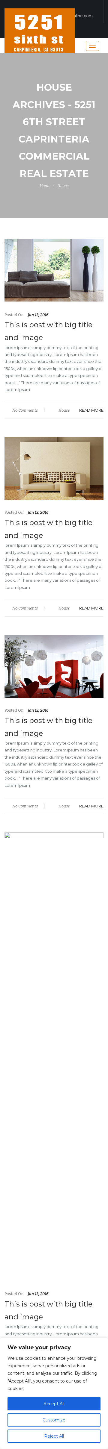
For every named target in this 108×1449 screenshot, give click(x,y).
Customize (54, 1420)
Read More (91, 410)
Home (45, 186)
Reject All (54, 1436)
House (63, 186)
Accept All (54, 1403)
